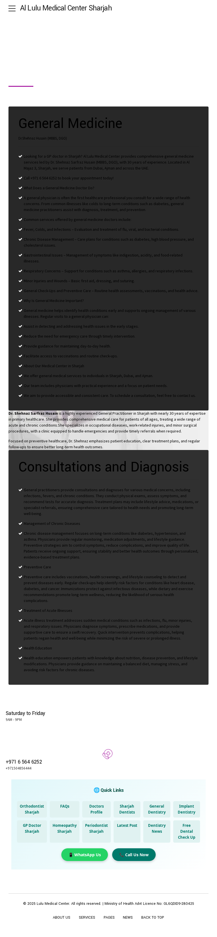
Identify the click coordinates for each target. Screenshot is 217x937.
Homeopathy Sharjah (65, 828)
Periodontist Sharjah (96, 828)
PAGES (109, 917)
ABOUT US (61, 917)
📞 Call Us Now (134, 854)
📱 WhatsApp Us (84, 854)
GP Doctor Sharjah (32, 828)
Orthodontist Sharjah (32, 809)
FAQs (64, 806)
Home (14, 62)
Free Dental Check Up (186, 831)
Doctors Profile (96, 809)
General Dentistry (157, 809)
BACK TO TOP (152, 917)
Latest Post (127, 825)
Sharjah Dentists (127, 809)
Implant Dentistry (186, 809)
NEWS (128, 917)
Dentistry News (157, 828)
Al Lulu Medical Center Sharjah (66, 8)
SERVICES (87, 917)
